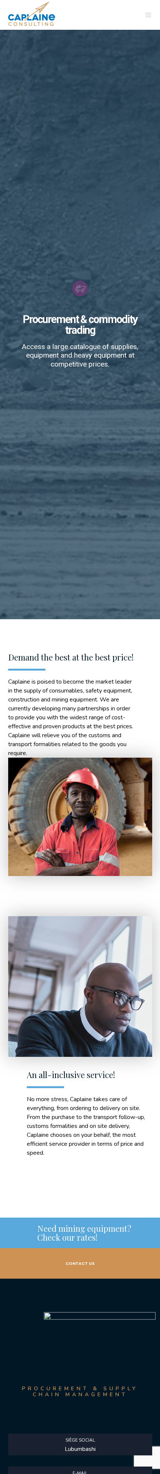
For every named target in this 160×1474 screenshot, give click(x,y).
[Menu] (146, 15)
